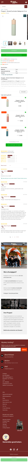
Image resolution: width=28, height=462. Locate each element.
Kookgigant (15, 454)
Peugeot (6, 9)
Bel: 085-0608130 (6, 375)
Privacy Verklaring (6, 408)
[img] (4, 169)
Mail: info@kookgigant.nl (8, 377)
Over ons (4, 406)
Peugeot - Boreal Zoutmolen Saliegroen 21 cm (20, 101)
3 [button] (14, 237)
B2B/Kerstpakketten (7, 396)
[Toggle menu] (2, 2)
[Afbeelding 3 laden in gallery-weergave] (15, 43)
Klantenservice (6, 400)
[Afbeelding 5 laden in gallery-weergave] (25, 43)
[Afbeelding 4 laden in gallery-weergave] (20, 43)
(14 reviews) (7, 13)
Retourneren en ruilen (7, 402)
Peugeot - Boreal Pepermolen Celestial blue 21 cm (20, 130)
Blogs (4, 398)
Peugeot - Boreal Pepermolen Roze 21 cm (20, 116)
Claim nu (24, 349)
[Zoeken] (25, 6)
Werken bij (5, 404)
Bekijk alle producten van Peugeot (13, 330)
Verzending (5, 410)
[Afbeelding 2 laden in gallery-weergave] (10, 43)
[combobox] (14, 6)
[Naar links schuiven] (1, 43)
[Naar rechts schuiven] (26, 43)
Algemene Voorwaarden (7, 394)
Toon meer (23, 91)
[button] (26, 2)
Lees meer (19, 430)
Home (2, 9)
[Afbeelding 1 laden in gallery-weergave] (5, 43)
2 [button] (12, 237)
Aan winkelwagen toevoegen (14, 144)
